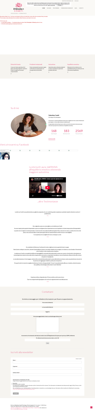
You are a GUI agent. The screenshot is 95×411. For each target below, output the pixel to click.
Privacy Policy (30, 407)
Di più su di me (51, 138)
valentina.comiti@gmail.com (16, 407)
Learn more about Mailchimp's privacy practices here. (24, 389)
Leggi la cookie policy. (51, 5)
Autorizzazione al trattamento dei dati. (21, 379)
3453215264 (25, 407)
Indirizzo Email (16, 372)
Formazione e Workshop (67, 8)
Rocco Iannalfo (14, 409)
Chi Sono (49, 8)
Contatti (81, 8)
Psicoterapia (56, 8)
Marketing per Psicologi (22, 409)
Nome (14, 360)
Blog (76, 8)
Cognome (15, 366)
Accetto (59, 5)
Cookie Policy (36, 407)
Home (43, 8)
